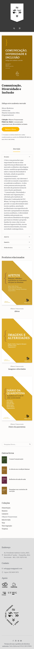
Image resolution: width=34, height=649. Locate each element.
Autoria (6, 237)
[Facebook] (13, 641)
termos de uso (24, 137)
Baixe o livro (10, 129)
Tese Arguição (7, 526)
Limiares (5, 514)
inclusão (24, 124)
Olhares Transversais (15, 119)
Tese (3, 523)
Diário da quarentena (17, 426)
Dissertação (6, 508)
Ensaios (4, 511)
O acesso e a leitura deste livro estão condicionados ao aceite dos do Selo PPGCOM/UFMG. (16, 137)
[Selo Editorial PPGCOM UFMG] (17, 14)
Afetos (17, 311)
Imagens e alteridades (17, 369)
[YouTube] (21, 641)
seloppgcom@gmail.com (13, 568)
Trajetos (5, 529)
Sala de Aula (6, 520)
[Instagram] (16, 641)
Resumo (6, 157)
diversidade (17, 124)
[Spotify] (18, 641)
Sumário (6, 242)
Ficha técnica (8, 247)
